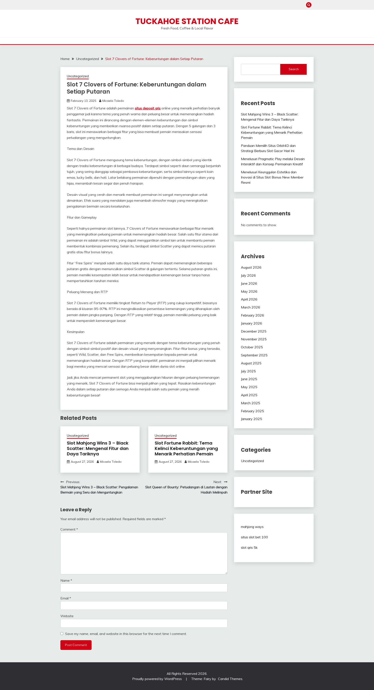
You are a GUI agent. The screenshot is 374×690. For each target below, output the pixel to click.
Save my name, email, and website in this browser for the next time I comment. (126, 634)
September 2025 (254, 355)
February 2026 (252, 315)
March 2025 (250, 403)
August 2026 (251, 267)
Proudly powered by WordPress (157, 679)
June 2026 (249, 283)
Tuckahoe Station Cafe (187, 21)
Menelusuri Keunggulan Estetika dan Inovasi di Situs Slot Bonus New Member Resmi (272, 177)
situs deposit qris (148, 108)
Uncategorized (78, 76)
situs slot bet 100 (254, 537)
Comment (69, 529)
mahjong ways (252, 526)
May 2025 (249, 387)
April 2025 (249, 395)
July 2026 (248, 275)
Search (294, 69)
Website (67, 616)
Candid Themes (230, 679)
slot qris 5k (249, 547)
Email (65, 598)
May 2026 (249, 291)
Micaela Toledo (113, 101)
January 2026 (251, 323)
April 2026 (249, 299)
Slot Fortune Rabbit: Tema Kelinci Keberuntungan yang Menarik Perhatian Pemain (186, 448)
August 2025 (251, 363)
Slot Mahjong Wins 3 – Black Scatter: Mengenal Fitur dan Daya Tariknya (98, 448)
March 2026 (250, 307)
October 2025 (252, 347)
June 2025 (249, 379)
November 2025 (254, 339)
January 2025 (251, 419)
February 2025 (252, 411)
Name (66, 580)
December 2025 (253, 331)
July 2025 (248, 371)
